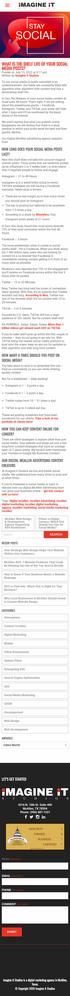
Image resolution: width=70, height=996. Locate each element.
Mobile (8, 643)
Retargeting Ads (14, 669)
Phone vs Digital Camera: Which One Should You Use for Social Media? (51, 523)
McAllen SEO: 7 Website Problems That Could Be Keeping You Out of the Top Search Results (34, 564)
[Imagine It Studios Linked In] (43, 817)
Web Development (16, 729)
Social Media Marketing (19, 695)
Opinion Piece (13, 660)
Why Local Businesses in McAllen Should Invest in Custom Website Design (35, 600)
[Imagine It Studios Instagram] (37, 817)
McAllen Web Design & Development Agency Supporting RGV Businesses (18, 523)
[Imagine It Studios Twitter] (31, 817)
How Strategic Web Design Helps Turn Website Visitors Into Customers (34, 552)
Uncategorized (13, 712)
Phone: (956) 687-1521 (35, 812)
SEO (7, 686)
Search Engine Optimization (22, 678)
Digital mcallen (19, 501)
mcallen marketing (24, 507)
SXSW (8, 703)
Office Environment (16, 652)
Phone (13, 890)
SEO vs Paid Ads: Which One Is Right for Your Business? (33, 588)
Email (12, 876)
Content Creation (15, 626)
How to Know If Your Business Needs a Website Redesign (34, 576)
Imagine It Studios (27, 75)
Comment (15, 904)
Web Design (11, 721)
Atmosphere (12, 617)
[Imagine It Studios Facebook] (26, 817)
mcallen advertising (42, 501)
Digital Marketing (15, 634)
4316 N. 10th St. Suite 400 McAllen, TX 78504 (35, 806)
